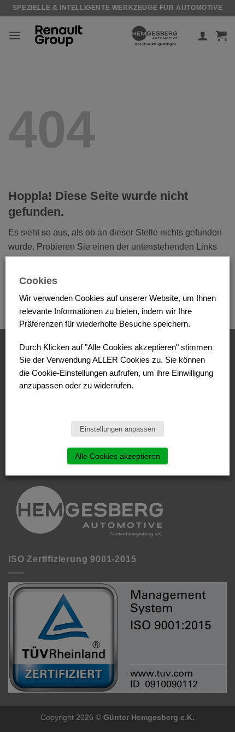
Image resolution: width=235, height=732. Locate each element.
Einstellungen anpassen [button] (117, 429)
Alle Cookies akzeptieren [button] (117, 456)
